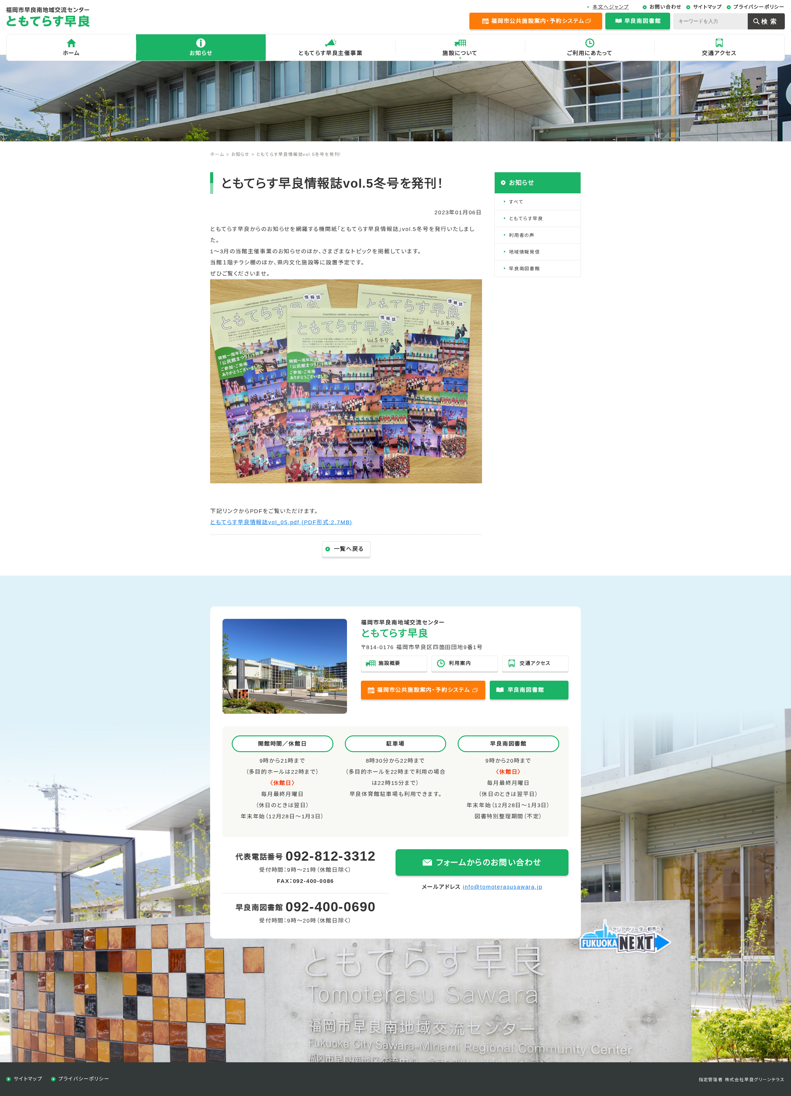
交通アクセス (719, 53)
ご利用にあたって (589, 53)
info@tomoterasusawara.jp (502, 887)
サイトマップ (707, 7)
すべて (516, 201)
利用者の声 (522, 235)
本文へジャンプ (611, 7)
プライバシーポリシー (759, 7)
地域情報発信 (524, 252)
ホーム (71, 53)
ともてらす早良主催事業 (330, 53)
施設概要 (389, 663)
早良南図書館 (524, 268)
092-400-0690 (331, 906)
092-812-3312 (331, 855)
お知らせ (200, 53)
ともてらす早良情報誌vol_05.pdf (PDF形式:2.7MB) (281, 522)
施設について (460, 53)
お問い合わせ (665, 7)
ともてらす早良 (526, 218)
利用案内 (460, 663)
